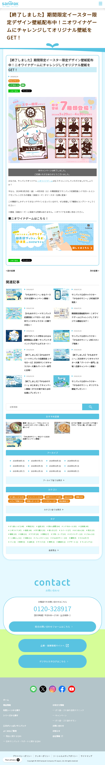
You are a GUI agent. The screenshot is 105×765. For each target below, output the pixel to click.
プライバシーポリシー (22, 756)
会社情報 (56, 736)
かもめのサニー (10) (59, 538)
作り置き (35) (40, 530)
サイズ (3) (41, 542)
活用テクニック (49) (53, 497)
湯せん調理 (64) (54, 526)
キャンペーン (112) (35, 497)
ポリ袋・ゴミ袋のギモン (65, 720)
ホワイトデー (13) (75, 534)
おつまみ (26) (79, 530)
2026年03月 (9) (37, 466)
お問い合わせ (58, 725)
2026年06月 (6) (55, 460)
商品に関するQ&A (13, 736)
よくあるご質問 (10, 731)
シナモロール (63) (70, 526)
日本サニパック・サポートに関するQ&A (23, 741)
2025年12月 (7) (18, 471)
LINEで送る (14, 91)
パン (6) (13, 542)
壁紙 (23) (13, 534)
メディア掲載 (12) (16, 501)
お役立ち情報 (58, 705)
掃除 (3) (52, 542)
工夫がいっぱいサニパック (14, 725)
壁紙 (23, 85)
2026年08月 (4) (18, 460)
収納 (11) (28, 538)
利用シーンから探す (11, 710)
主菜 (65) (41, 526)
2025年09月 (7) (73, 471)
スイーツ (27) (66, 530)
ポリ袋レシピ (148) (17, 526)
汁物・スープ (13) (59, 534)
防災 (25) (91, 530)
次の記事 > (94, 270)
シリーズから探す (10, 715)
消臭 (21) (23, 534)
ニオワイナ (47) (15, 530)
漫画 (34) (79, 497)
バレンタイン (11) (42, 538)
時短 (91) (31, 526)
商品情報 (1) (63, 501)
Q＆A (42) (68, 497)
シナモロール (14, 85)
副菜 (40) (28, 530)
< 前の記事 (10, 270)
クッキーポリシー (42, 756)
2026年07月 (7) (37, 460)
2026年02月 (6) (55, 466)
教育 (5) (22, 542)
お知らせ (56, 731)
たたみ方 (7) (84, 538)
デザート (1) (73, 542)
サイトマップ (86, 756)
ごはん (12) (90, 534)
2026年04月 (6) (18, 466)
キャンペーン (14, 81)
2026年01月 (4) (73, 466)
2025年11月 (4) (37, 471)
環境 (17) (45, 534)
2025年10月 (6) (55, 471)
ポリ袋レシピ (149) (17, 497)
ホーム (6, 699)
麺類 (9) (73, 538)
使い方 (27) (53, 530)
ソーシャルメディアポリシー (65, 756)
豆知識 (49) (84, 526)
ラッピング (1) (87, 542)
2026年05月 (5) (73, 460)
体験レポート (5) (33, 501)
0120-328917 (52, 608)
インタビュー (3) (49, 501)
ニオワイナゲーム (45, 180)
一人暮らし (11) (15, 538)
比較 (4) (31, 542)
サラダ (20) (34, 534)
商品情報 (7, 705)
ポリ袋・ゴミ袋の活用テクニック (69, 710)
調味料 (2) (61, 542)
